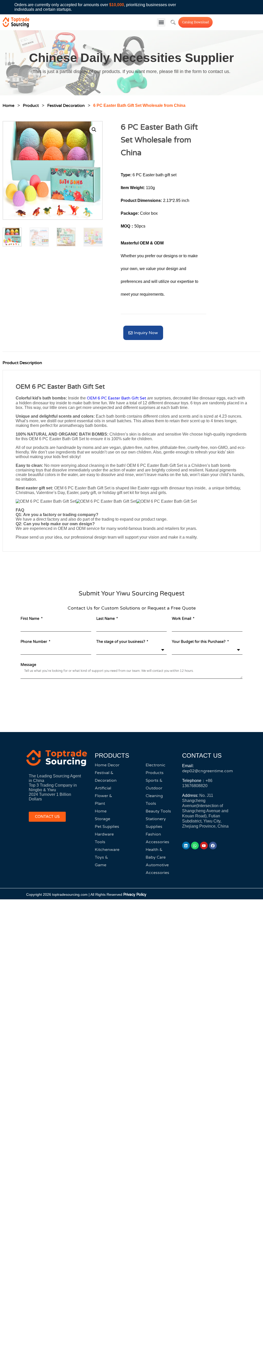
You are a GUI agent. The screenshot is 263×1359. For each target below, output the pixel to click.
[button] (161, 22)
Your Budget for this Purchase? (199, 642)
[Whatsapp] (195, 845)
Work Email (182, 618)
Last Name (106, 618)
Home (8, 105)
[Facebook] (213, 845)
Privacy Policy (134, 894)
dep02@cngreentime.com (207, 771)
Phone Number (34, 642)
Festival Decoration (66, 105)
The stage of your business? (121, 642)
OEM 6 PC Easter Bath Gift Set (116, 398)
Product (31, 105)
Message (28, 665)
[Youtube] (204, 845)
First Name (30, 618)
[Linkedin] (186, 845)
